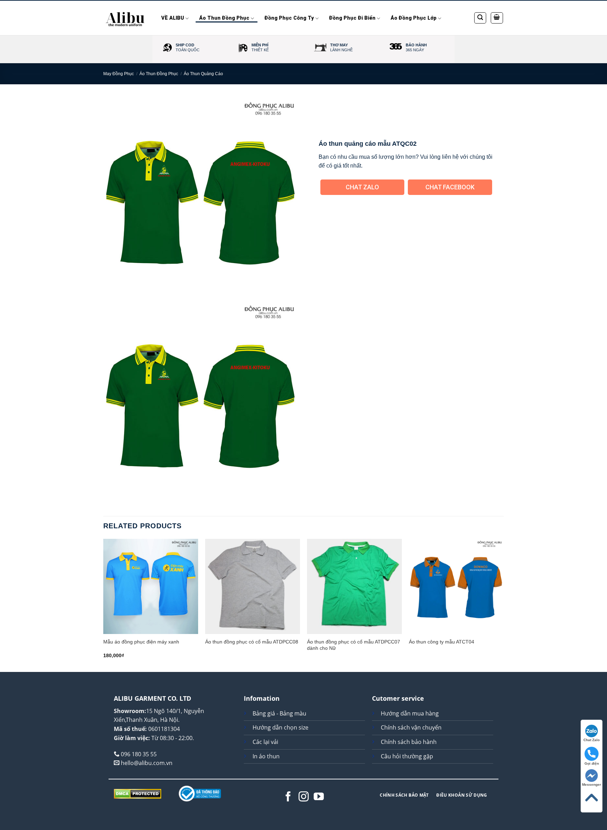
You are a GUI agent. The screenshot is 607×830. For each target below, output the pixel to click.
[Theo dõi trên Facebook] (288, 797)
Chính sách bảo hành (409, 742)
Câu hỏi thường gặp (407, 756)
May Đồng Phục (118, 73)
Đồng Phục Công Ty (289, 18)
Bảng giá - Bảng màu (279, 713)
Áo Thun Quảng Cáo (203, 73)
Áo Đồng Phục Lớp (414, 18)
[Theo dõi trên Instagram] (304, 797)
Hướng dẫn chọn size (280, 727)
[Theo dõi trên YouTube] (319, 797)
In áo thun (266, 756)
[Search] (480, 18)
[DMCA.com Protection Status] (137, 793)
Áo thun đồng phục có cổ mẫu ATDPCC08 (251, 642)
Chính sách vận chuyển (411, 727)
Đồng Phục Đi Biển (352, 18)
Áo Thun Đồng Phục (224, 18)
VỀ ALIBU (172, 18)
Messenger (591, 784)
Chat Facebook (450, 187)
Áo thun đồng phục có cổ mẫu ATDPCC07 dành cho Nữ (353, 645)
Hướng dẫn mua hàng (410, 713)
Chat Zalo (362, 187)
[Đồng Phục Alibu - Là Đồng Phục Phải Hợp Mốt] (125, 18)
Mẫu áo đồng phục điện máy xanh (141, 642)
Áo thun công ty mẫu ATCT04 (441, 642)
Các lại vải (265, 742)
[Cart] (497, 18)
